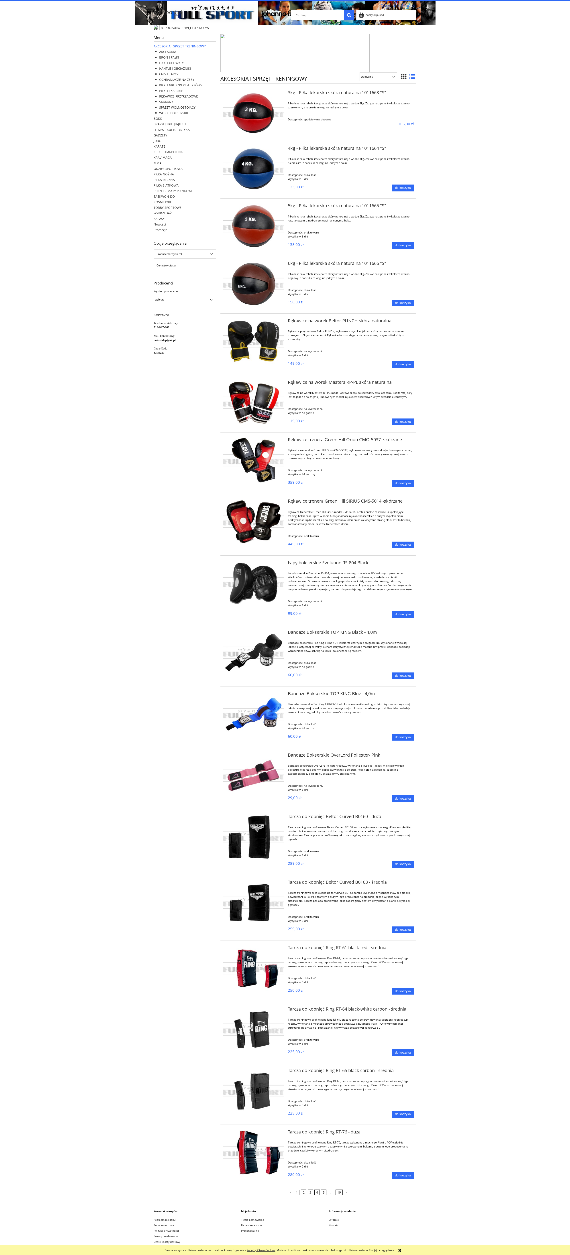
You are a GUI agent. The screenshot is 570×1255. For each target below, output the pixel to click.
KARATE (159, 146)
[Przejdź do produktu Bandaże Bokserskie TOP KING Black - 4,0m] (253, 653)
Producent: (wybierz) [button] (169, 254)
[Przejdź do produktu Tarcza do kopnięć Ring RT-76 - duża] (253, 1152)
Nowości (160, 224)
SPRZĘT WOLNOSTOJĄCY (177, 107)
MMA (157, 163)
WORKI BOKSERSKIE (174, 113)
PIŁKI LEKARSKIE (171, 91)
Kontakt (333, 1225)
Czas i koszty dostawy (167, 1242)
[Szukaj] (349, 15)
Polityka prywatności (166, 1231)
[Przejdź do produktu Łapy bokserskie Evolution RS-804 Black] (253, 583)
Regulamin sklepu (164, 1220)
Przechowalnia (250, 1231)
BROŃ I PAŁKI (169, 57)
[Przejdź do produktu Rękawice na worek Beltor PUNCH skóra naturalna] (253, 341)
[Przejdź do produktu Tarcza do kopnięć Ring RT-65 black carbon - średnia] (253, 1091)
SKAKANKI (166, 102)
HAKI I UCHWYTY (171, 63)
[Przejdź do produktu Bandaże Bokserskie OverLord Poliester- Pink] (253, 775)
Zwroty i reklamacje (166, 1236)
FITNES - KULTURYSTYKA (172, 130)
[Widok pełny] (412, 77)
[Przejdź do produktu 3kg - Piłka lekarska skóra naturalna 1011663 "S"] (253, 113)
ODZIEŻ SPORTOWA (168, 169)
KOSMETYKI (162, 202)
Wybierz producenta (166, 291)
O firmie (334, 1220)
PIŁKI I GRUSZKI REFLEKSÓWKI (181, 85)
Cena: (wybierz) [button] (166, 265)
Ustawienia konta (252, 1225)
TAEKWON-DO (164, 196)
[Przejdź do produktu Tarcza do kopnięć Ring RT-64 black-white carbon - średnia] (253, 1029)
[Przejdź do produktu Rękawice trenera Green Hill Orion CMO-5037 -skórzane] (253, 460)
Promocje (160, 230)
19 (339, 1192)
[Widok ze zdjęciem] (404, 77)
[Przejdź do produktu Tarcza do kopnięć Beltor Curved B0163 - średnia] (253, 903)
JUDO (157, 141)
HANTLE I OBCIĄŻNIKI (175, 68)
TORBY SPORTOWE (167, 207)
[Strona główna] (157, 28)
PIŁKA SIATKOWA (166, 185)
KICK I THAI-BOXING (168, 152)
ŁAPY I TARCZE (169, 74)
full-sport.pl (168, 12)
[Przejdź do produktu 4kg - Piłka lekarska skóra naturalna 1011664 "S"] (253, 169)
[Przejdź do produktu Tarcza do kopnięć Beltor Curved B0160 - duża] (253, 837)
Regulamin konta (164, 1225)
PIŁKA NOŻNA (164, 174)
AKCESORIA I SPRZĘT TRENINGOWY (180, 46)
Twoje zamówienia (252, 1220)
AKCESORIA (167, 52)
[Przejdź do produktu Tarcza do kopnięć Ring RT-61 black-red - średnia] (253, 968)
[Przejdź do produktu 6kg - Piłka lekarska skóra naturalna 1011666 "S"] (253, 284)
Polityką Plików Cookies (261, 1250)
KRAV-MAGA (163, 157)
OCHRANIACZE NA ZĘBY (176, 79)
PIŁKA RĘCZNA (164, 180)
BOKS (158, 118)
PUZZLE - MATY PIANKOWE (173, 191)
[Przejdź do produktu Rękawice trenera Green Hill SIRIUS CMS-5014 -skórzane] (253, 521)
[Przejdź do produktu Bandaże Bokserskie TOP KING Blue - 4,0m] (253, 714)
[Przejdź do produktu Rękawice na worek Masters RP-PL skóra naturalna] (253, 403)
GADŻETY (160, 135)
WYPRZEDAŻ (163, 213)
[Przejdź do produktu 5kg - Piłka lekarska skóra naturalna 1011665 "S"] (253, 226)
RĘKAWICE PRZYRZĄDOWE (178, 96)
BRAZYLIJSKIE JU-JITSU (170, 124)
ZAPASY (159, 219)
